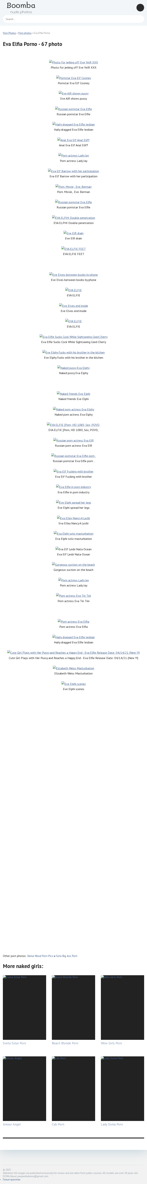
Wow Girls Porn (111, 1043)
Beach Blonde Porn (65, 1043)
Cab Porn (58, 1124)
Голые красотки (11, 1179)
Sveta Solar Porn (14, 1043)
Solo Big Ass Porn (66, 956)
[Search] (139, 19)
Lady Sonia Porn (112, 1124)
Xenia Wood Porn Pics (40, 956)
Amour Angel (12, 1124)
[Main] (26, 7)
